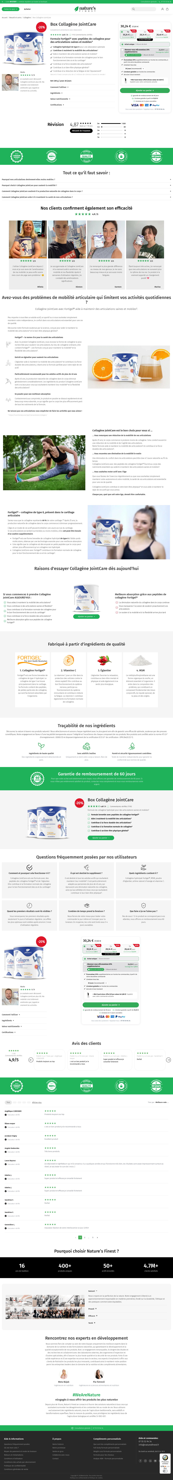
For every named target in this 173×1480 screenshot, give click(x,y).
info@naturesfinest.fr (149, 1445)
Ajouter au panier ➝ (86, 616)
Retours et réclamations (13, 1455)
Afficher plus (37, 1102)
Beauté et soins (15, 17)
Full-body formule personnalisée (106, 1448)
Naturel (91, 1291)
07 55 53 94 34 (166, 2)
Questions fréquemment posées (17, 1444)
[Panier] (167, 9)
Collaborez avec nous (60, 1455)
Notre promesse (58, 1448)
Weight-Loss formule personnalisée (107, 1451)
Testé (90, 1323)
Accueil (4, 17)
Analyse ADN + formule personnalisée (108, 1459)
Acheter (27, 9)
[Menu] (169, 1455)
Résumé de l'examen (81, 131)
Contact (55, 1459)
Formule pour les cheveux (103, 1455)
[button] (4, 256)
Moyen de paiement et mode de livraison (20, 1451)
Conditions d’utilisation (13, 1459)
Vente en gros (57, 1451)
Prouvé (91, 1309)
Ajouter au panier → (145, 90)
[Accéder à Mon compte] (162, 9)
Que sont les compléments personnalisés (109, 1444)
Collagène (27, 17)
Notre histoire (58, 1444)
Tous (8, 1102)
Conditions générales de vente (16, 1469)
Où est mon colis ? (11, 1448)
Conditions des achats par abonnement (20, 1462)
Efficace (91, 1316)
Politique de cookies (96, 1478)
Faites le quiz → (10, 9)
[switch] (165, 1471)
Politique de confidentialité (15, 1466)
